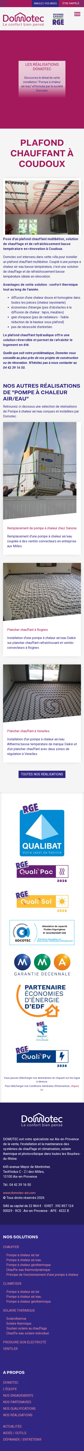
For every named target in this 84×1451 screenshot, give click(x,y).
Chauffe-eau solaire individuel (27, 1333)
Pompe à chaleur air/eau (23, 1260)
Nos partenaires (17, 1402)
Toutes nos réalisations (42, 774)
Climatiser (12, 1284)
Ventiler (10, 1349)
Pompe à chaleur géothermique (28, 1265)
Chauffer (11, 1247)
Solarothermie (16, 1319)
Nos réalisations (17, 1415)
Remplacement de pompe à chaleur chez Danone (42, 528)
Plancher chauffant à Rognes (27, 630)
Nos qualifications (19, 1409)
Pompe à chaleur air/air (22, 1255)
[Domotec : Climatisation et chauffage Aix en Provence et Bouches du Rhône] (24, 19)
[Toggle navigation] (77, 13)
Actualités (12, 1426)
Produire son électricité (24, 1342)
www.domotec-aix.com (19, 1193)
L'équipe (10, 1389)
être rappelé (71, 3)
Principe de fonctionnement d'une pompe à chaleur (42, 1275)
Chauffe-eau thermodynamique (28, 1270)
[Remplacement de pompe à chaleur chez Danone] (39, 471)
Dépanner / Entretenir (22, 1439)
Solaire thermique (19, 1310)
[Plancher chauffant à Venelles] (42, 693)
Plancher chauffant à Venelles (28, 731)
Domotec (10, 1382)
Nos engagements (18, 1395)
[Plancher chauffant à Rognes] (42, 592)
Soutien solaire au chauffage (26, 1328)
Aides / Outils (14, 1433)
